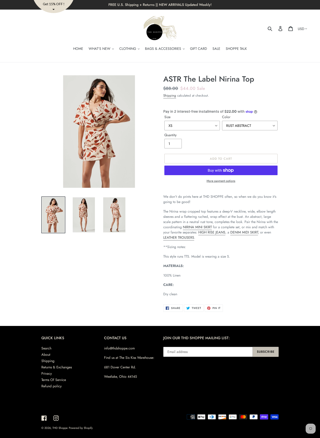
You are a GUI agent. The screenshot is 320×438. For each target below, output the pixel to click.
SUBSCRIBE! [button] (160, 98)
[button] (203, 32)
